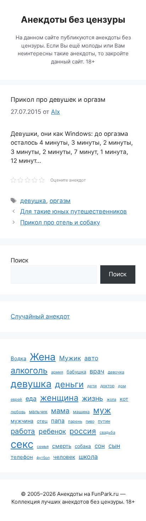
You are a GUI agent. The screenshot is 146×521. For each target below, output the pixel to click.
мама (60, 410)
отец (42, 421)
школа (88, 456)
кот (124, 399)
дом (122, 385)
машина (81, 411)
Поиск (19, 260)
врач (97, 371)
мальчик (38, 411)
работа (23, 431)
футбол (43, 457)
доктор (107, 385)
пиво (90, 421)
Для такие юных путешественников (73, 211)
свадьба (107, 432)
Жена (43, 357)
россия (82, 431)
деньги (69, 384)
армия (57, 372)
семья (43, 446)
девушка (33, 200)
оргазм (60, 200)
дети (92, 385)
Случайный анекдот (40, 316)
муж (102, 410)
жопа (111, 399)
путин (104, 421)
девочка (116, 372)
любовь (18, 411)
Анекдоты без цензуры (73, 19)
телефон (22, 457)
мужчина (22, 421)
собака (83, 446)
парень (75, 421)
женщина (59, 398)
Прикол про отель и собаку (60, 222)
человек (64, 457)
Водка (18, 358)
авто (91, 358)
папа (57, 420)
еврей (16, 399)
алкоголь (29, 370)
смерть (61, 446)
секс (22, 444)
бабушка (76, 372)
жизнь (92, 398)
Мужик (70, 358)
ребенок (52, 431)
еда (31, 398)
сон (100, 445)
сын (114, 445)
